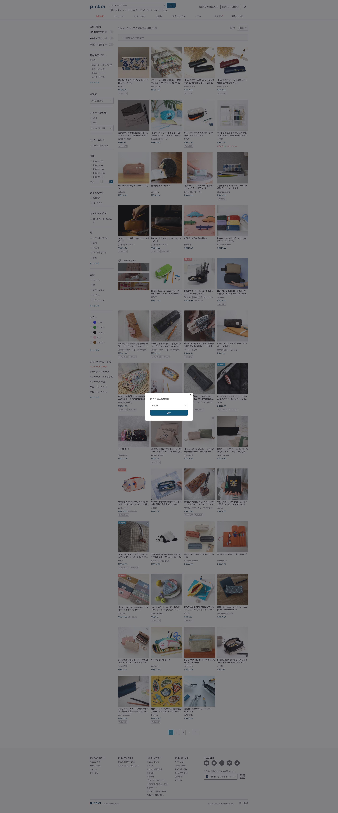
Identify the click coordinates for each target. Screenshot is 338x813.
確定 (169, 412)
